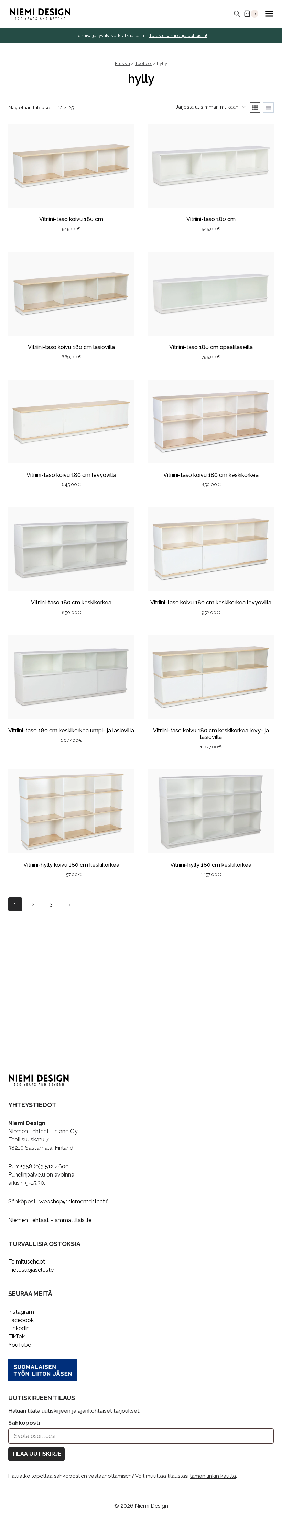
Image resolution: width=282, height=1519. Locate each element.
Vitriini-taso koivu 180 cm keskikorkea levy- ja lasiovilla (211, 733)
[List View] (268, 107)
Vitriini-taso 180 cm (211, 219)
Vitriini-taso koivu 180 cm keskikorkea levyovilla (210, 602)
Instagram (21, 1312)
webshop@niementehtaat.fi (74, 1201)
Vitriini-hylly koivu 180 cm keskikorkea (71, 865)
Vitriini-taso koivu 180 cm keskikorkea (211, 475)
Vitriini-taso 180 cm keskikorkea (71, 602)
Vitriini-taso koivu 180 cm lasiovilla (71, 347)
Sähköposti (24, 1423)
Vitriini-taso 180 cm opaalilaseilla (211, 347)
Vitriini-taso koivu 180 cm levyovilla (71, 475)
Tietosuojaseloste (31, 1270)
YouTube (19, 1345)
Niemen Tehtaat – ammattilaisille (49, 1220)
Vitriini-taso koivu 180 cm (71, 219)
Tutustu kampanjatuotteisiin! (178, 35)
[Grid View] (255, 107)
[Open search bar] (237, 14)
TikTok (16, 1336)
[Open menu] (269, 13)
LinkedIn (19, 1328)
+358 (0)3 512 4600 (44, 1166)
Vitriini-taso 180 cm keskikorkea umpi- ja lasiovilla (71, 730)
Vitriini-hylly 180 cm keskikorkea (210, 865)
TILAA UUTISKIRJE (36, 1454)
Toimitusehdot (26, 1261)
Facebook (21, 1320)
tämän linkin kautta (213, 1476)
